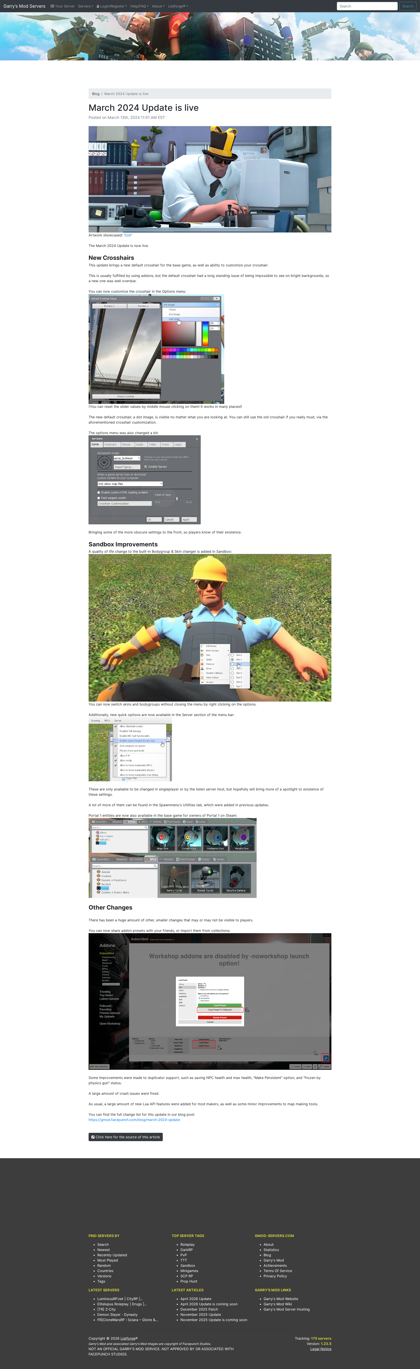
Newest (103, 1250)
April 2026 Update (195, 1299)
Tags (101, 1281)
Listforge (128, 1338)
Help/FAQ (138, 6)
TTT (183, 1260)
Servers (84, 6)
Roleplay (187, 1244)
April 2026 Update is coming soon (209, 1304)
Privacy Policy (275, 1276)
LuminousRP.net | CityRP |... (120, 1299)
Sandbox (187, 1265)
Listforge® (177, 6)
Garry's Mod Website (281, 1299)
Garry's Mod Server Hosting (287, 1309)
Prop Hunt (188, 1281)
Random (104, 1265)
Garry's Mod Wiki (278, 1304)
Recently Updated (112, 1255)
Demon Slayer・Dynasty (117, 1314)
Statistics (271, 1250)
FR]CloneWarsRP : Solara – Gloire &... (127, 1320)
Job (127, 235)
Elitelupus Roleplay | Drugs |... (122, 1304)
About (157, 6)
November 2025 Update (200, 1314)
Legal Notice (320, 1349)
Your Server (64, 6)
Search (408, 6)
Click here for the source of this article (127, 1137)
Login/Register (111, 6)
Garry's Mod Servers (24, 6)
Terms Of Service (278, 1271)
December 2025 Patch (199, 1309)
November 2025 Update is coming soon (213, 1320)
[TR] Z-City (106, 1309)
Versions (104, 1276)
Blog (96, 94)
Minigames (189, 1271)
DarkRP (186, 1250)
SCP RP (186, 1276)
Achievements (275, 1265)
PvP (183, 1255)
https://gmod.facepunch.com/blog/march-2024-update (134, 1119)
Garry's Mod (274, 1260)
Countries (105, 1271)
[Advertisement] (210, 76)
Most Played (107, 1260)
